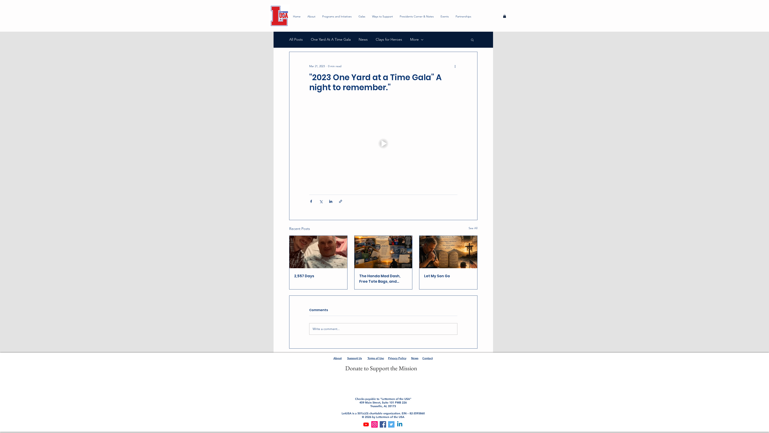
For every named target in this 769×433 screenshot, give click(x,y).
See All (473, 228)
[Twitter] (391, 424)
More (414, 39)
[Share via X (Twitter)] (321, 201)
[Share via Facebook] (311, 201)
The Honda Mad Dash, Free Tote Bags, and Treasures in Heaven (379, 278)
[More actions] (455, 66)
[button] (337, 16)
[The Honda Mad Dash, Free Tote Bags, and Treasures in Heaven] (383, 252)
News (363, 39)
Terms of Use (375, 358)
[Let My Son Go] (448, 252)
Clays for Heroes (389, 39)
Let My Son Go (437, 275)
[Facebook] (383, 424)
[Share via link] (340, 201)
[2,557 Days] (318, 252)
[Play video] (383, 143)
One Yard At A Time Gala (331, 39)
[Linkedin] (400, 424)
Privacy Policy (397, 358)
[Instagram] (374, 424)
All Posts (296, 39)
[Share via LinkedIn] (331, 201)
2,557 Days (304, 275)
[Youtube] (366, 424)
